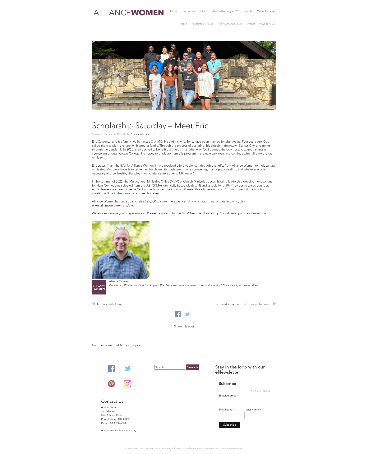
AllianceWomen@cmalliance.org (118, 430)
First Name (227, 409)
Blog (203, 11)
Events (247, 11)
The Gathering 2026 (225, 11)
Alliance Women (129, 21)
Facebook (111, 368)
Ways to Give (266, 11)
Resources (189, 11)
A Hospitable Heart (110, 304)
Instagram (127, 383)
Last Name (253, 409)
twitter (187, 314)
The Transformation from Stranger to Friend (242, 304)
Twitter (127, 368)
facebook (178, 314)
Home (173, 11)
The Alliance (111, 383)
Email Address (229, 395)
